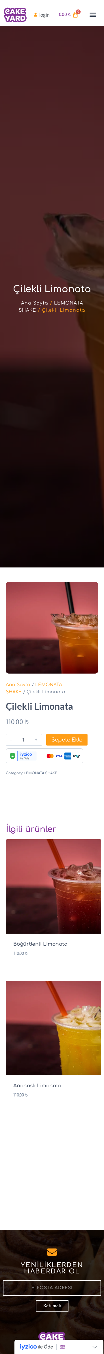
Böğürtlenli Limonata (40, 944)
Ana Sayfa (34, 303)
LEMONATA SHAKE (40, 773)
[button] (93, 14)
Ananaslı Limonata (37, 1085)
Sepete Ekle (66, 740)
